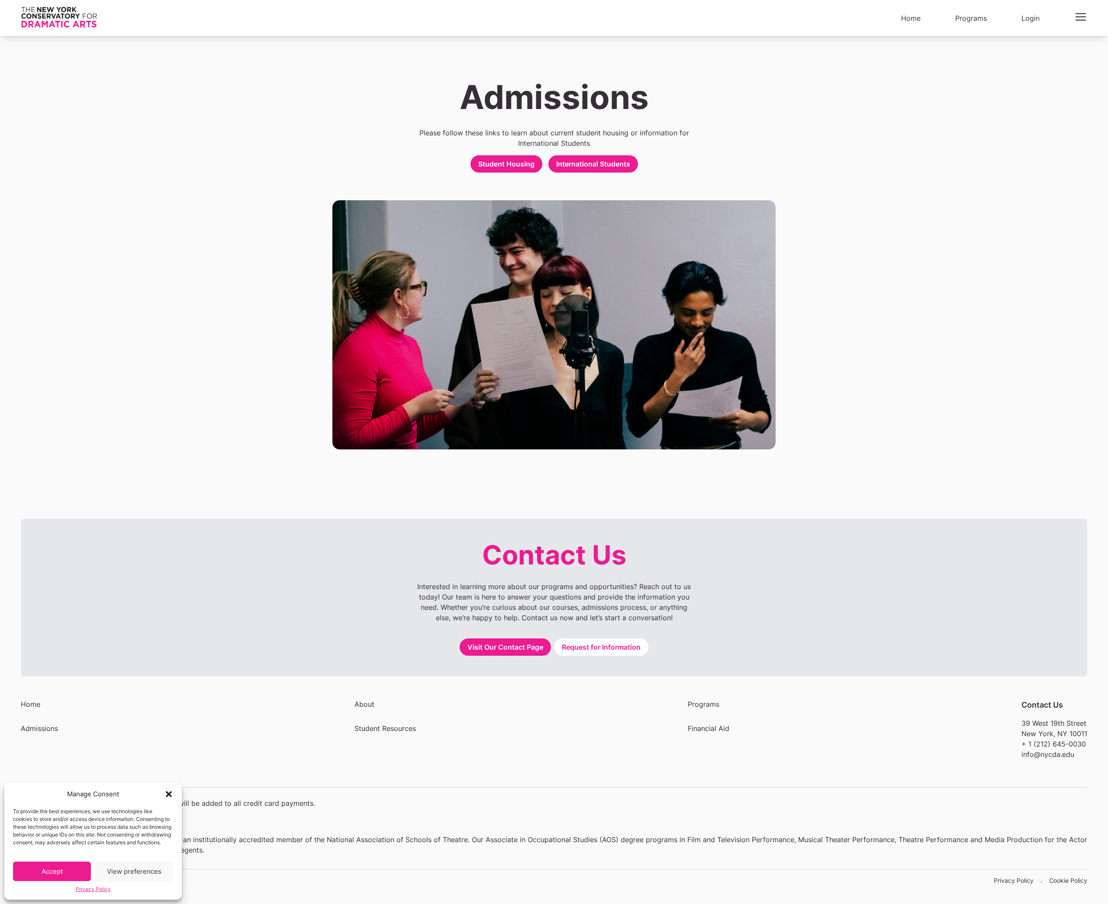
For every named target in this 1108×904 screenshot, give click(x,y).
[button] (168, 794)
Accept (52, 871)
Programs (703, 704)
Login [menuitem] (1030, 18)
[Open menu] (1080, 16)
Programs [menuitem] (971, 18)
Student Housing (506, 164)
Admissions (39, 728)
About (364, 704)
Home (30, 704)
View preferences (134, 871)
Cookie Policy (1068, 880)
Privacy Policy (93, 889)
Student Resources (385, 728)
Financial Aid (708, 728)
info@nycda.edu (1047, 754)
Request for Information (601, 647)
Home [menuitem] (911, 18)
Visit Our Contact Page (505, 647)
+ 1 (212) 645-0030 (1053, 744)
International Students (593, 164)
